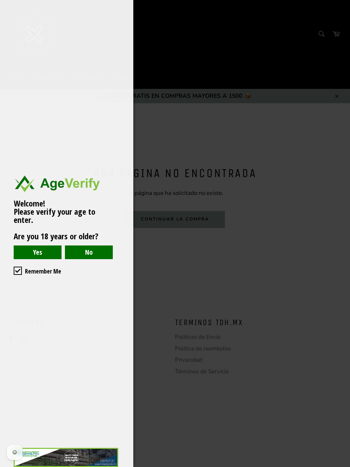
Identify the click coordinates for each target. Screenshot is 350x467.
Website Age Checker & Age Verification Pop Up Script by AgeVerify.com (341, 465)
